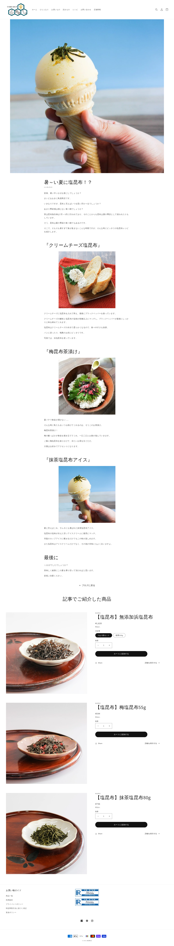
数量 (96, 641)
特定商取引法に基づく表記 (16, 908)
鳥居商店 (89, 940)
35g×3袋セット (104, 635)
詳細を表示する (151, 663)
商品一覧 (9, 896)
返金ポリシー (11, 912)
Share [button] (100, 663)
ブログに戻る (88, 585)
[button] (156, 9)
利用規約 (9, 900)
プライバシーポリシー (14, 904)
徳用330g (119, 635)
